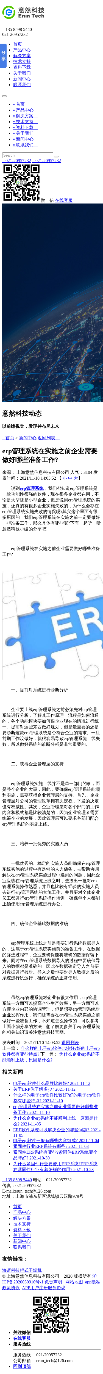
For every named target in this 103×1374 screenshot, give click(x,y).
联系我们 (22, 84)
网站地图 (74, 1282)
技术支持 (22, 61)
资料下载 (22, 67)
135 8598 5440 (17, 1179)
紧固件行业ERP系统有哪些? (51, 1146)
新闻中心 (22, 78)
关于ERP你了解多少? (44, 1089)
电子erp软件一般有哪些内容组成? (56, 1140)
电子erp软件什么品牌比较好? (51, 1083)
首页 (17, 44)
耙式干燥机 (31, 1270)
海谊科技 (11, 1270)
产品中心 (22, 49)
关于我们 (22, 73)
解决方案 (22, 55)
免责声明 (53, 1282)
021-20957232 (16, 160)
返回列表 (49, 437)
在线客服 (64, 200)
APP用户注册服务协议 (43, 1287)
